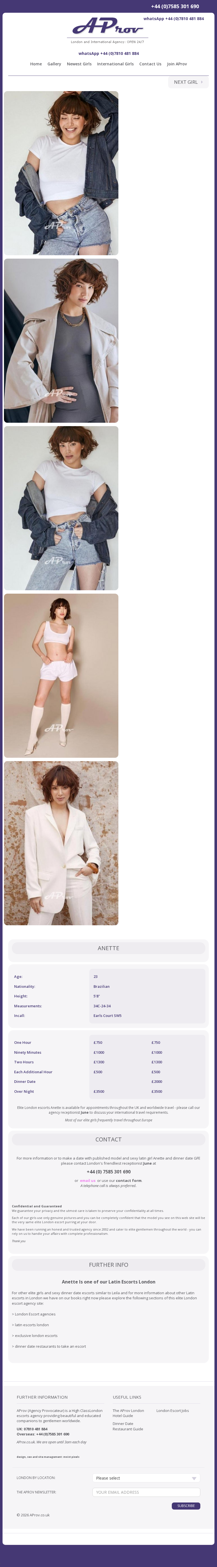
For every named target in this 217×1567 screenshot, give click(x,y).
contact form (129, 1180)
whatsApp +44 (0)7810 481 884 (174, 18)
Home (36, 63)
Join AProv (177, 63)
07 (26, 1428)
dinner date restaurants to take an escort (50, 1346)
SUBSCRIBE (186, 1505)
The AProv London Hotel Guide (128, 1413)
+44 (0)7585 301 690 (175, 6)
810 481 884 (37, 1428)
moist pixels (71, 1457)
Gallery (54, 63)
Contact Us (150, 63)
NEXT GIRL (187, 82)
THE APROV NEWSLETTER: (36, 1492)
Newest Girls (79, 63)
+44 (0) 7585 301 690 (109, 1172)
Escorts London (138, 1282)
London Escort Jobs (173, 1410)
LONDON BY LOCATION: (36, 1477)
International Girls (115, 63)
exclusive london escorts (36, 1335)
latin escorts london (32, 1324)
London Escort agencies (35, 1314)
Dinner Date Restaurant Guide (128, 1426)
